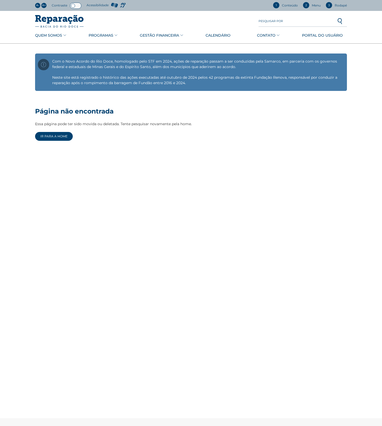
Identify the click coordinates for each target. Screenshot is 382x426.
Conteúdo (287, 5)
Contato (266, 35)
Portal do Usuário (322, 35)
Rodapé (337, 5)
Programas (101, 35)
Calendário (218, 35)
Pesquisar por (271, 21)
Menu (313, 5)
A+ (44, 5)
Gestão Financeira (159, 35)
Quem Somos (48, 35)
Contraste (59, 5)
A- (37, 5)
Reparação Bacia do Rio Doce (59, 21)
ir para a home (54, 136)
